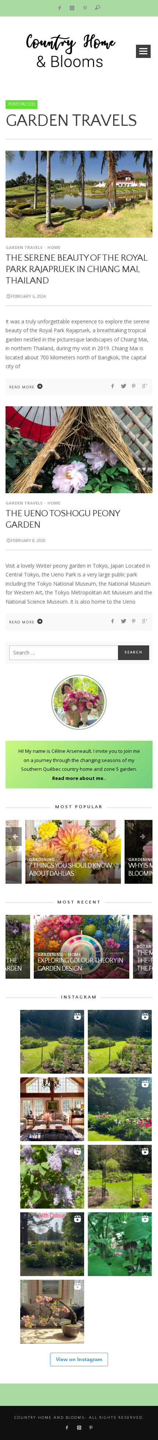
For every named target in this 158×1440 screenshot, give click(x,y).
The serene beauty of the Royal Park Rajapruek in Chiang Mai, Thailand (76, 269)
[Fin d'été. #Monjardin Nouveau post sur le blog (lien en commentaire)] (52, 1042)
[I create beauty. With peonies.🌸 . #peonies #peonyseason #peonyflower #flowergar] (120, 1109)
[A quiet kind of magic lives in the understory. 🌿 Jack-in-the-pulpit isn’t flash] (120, 1244)
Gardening (22, 859)
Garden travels (24, 247)
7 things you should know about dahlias (50, 869)
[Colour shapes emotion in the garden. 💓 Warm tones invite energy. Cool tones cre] (52, 1244)
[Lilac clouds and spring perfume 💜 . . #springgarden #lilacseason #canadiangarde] (52, 1177)
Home (53, 247)
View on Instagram (79, 1359)
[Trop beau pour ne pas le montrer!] (52, 1312)
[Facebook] (59, 8)
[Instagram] (72, 8)
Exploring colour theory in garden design (52, 964)
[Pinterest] (85, 8)
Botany (117, 946)
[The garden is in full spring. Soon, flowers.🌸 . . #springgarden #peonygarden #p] (120, 1177)
